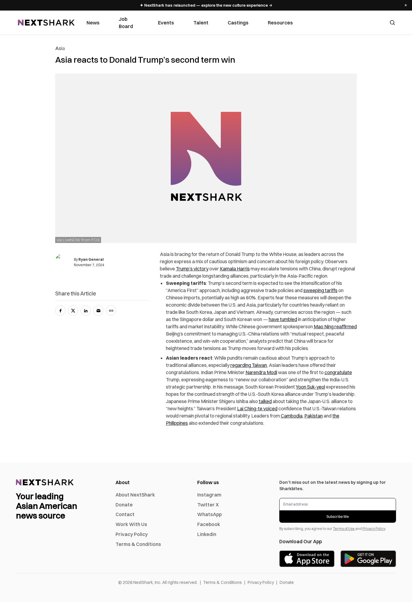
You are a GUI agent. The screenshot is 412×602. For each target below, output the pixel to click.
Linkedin (206, 534)
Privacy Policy (132, 534)
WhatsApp (209, 514)
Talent (200, 23)
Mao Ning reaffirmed (335, 326)
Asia (60, 48)
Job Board (126, 22)
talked (265, 401)
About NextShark (135, 495)
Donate (124, 505)
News (93, 23)
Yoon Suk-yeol (310, 387)
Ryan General (91, 259)
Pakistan (313, 416)
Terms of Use (344, 528)
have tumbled (283, 319)
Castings (238, 23)
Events (166, 23)
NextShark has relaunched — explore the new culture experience (206, 5)
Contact (125, 514)
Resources (280, 23)
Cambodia (292, 416)
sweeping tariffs (320, 290)
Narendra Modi (261, 372)
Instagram (209, 495)
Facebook (208, 524)
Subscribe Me (337, 516)
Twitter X (208, 505)
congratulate (338, 372)
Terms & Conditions (138, 544)
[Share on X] (73, 310)
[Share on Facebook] (60, 310)
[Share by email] (98, 310)
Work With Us (131, 524)
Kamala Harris (235, 269)
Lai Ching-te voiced (257, 408)
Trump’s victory (192, 269)
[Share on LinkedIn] (86, 310)
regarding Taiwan (248, 365)
